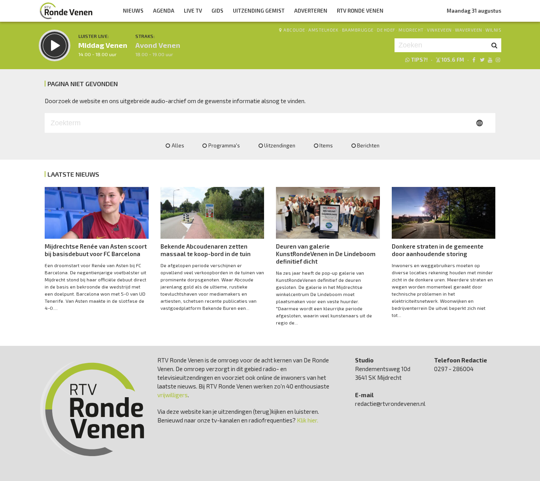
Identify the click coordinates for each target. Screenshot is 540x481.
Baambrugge (358, 29)
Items (326, 145)
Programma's (224, 145)
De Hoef (386, 29)
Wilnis (493, 29)
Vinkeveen (439, 29)
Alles (178, 145)
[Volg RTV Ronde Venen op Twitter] (482, 60)
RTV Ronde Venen (360, 11)
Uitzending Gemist (259, 11)
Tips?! (419, 60)
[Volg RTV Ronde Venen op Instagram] (498, 60)
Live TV (193, 11)
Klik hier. (307, 420)
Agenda (163, 11)
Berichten (368, 145)
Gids (217, 11)
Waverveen (468, 29)
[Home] (66, 11)
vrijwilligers (172, 394)
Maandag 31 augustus (474, 11)
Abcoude (294, 29)
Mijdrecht (411, 29)
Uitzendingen (279, 145)
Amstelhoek (323, 29)
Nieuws (133, 11)
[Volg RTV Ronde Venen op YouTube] (490, 60)
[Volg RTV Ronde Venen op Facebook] (474, 60)
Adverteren (310, 11)
